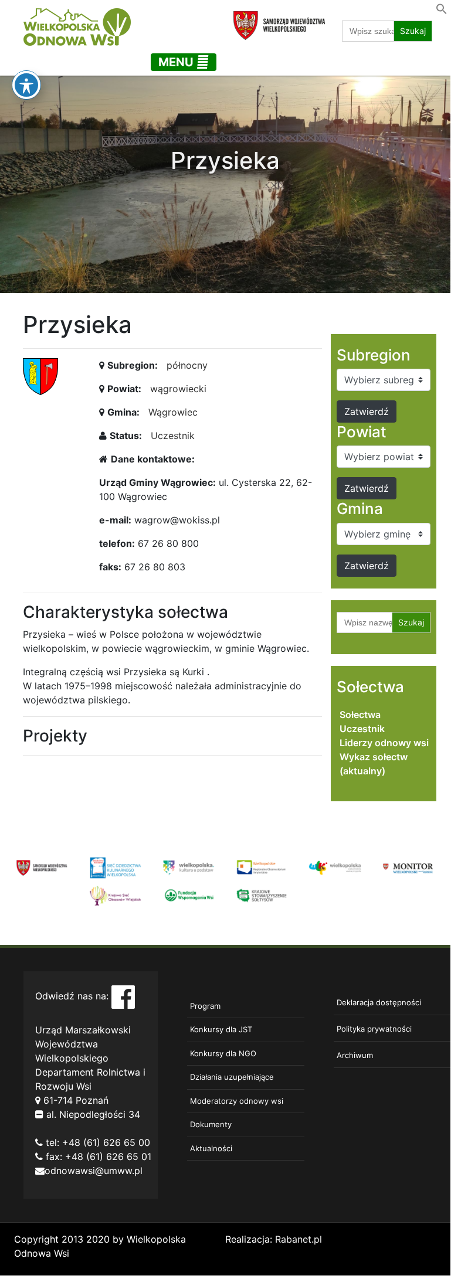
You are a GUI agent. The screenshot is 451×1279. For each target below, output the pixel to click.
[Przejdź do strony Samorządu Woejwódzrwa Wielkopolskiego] (42, 867)
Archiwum (355, 1055)
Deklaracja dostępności (379, 1002)
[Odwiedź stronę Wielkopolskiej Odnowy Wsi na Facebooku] (123, 996)
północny (187, 365)
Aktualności (211, 1148)
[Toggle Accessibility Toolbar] (26, 85)
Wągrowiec (173, 412)
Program (205, 1006)
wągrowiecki (178, 388)
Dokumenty (211, 1124)
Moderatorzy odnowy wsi (236, 1100)
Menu (177, 62)
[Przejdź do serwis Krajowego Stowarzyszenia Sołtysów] (262, 894)
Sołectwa (360, 714)
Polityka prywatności (374, 1028)
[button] (441, 7)
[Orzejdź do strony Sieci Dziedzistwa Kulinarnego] (115, 867)
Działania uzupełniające (232, 1076)
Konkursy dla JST (221, 1029)
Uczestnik (173, 435)
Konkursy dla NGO (223, 1053)
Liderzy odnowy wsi (384, 743)
